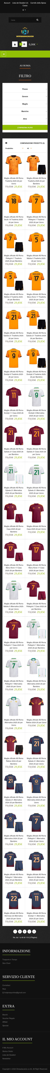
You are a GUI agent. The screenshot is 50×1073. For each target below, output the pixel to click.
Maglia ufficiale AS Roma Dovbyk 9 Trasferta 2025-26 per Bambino (36, 374)
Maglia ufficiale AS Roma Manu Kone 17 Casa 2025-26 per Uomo (36, 568)
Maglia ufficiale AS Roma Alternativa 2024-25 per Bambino (13, 838)
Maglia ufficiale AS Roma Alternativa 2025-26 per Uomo (13, 722)
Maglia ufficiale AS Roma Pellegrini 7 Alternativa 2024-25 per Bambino (13, 877)
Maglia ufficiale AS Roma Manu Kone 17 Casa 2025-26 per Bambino (13, 568)
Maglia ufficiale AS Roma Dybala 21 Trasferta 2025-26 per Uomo (14, 335)
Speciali (5, 1025)
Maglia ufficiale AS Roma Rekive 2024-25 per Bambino (13, 761)
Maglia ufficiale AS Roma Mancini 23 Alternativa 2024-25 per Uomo (36, 877)
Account (7, 3)
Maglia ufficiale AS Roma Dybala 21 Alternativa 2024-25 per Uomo (36, 761)
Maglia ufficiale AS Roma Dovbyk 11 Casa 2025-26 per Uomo (13, 413)
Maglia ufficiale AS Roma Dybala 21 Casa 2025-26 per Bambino (13, 451)
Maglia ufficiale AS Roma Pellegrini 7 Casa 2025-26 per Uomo (14, 645)
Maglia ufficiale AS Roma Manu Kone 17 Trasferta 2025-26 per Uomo (36, 297)
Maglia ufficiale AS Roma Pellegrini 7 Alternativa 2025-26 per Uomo (13, 684)
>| (34, 932)
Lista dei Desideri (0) (20, 3)
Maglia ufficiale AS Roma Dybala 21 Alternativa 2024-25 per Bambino (13, 800)
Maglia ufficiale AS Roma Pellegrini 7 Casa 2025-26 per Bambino (36, 606)
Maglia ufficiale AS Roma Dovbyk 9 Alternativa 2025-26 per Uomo (36, 413)
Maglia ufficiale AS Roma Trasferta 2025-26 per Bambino (36, 181)
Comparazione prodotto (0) (32, 143)
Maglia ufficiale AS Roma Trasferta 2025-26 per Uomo (13, 181)
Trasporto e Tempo (9, 959)
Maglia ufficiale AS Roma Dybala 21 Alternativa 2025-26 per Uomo (36, 490)
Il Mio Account (7, 1047)
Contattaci (6, 985)
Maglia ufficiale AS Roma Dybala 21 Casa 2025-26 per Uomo (36, 451)
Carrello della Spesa (38, 3)
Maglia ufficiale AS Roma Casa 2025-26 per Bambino (13, 529)
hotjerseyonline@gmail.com (15, 992)
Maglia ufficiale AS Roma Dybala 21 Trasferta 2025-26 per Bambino (36, 335)
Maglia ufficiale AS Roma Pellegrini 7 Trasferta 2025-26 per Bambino (13, 258)
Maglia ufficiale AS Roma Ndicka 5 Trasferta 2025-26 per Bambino (13, 297)
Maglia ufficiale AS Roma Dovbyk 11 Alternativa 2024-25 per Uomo (36, 916)
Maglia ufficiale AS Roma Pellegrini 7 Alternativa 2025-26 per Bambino (36, 645)
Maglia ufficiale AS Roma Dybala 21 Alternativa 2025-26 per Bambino (13, 490)
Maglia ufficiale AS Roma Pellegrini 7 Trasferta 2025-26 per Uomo (36, 219)
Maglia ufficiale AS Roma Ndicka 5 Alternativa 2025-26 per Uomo (14, 606)
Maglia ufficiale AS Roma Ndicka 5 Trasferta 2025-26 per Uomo (36, 258)
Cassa (25, 5)
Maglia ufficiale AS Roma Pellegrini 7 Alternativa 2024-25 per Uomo (36, 838)
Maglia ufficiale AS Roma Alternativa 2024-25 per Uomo (36, 800)
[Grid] (6, 143)
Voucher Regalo (8, 1018)
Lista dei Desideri (9, 1055)
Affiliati (4, 1022)
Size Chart (6, 963)
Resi (4, 989)
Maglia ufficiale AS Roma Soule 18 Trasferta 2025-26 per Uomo (13, 219)
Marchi (5, 1014)
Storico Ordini (7, 1051)
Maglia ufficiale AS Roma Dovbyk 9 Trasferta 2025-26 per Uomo (13, 374)
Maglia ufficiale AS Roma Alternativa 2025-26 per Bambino (36, 684)
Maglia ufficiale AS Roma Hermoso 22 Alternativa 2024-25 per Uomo (13, 916)
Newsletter (6, 1058)
